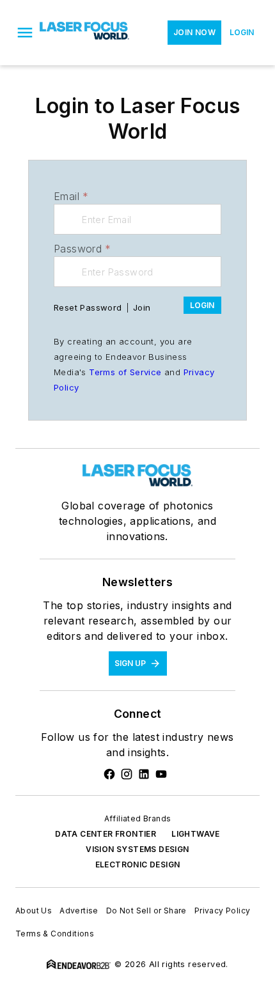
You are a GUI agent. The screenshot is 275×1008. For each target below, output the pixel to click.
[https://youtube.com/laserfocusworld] (161, 774)
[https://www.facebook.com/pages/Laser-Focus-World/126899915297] (109, 774)
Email (71, 196)
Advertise (78, 910)
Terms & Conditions (54, 933)
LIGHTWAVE (195, 834)
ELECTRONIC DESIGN (137, 864)
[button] (25, 32)
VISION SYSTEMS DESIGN (137, 849)
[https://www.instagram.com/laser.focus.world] (126, 774)
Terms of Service (125, 372)
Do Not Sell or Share (146, 910)
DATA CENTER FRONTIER (105, 834)
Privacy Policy (222, 910)
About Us (33, 910)
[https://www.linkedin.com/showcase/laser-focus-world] (144, 774)
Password (82, 248)
